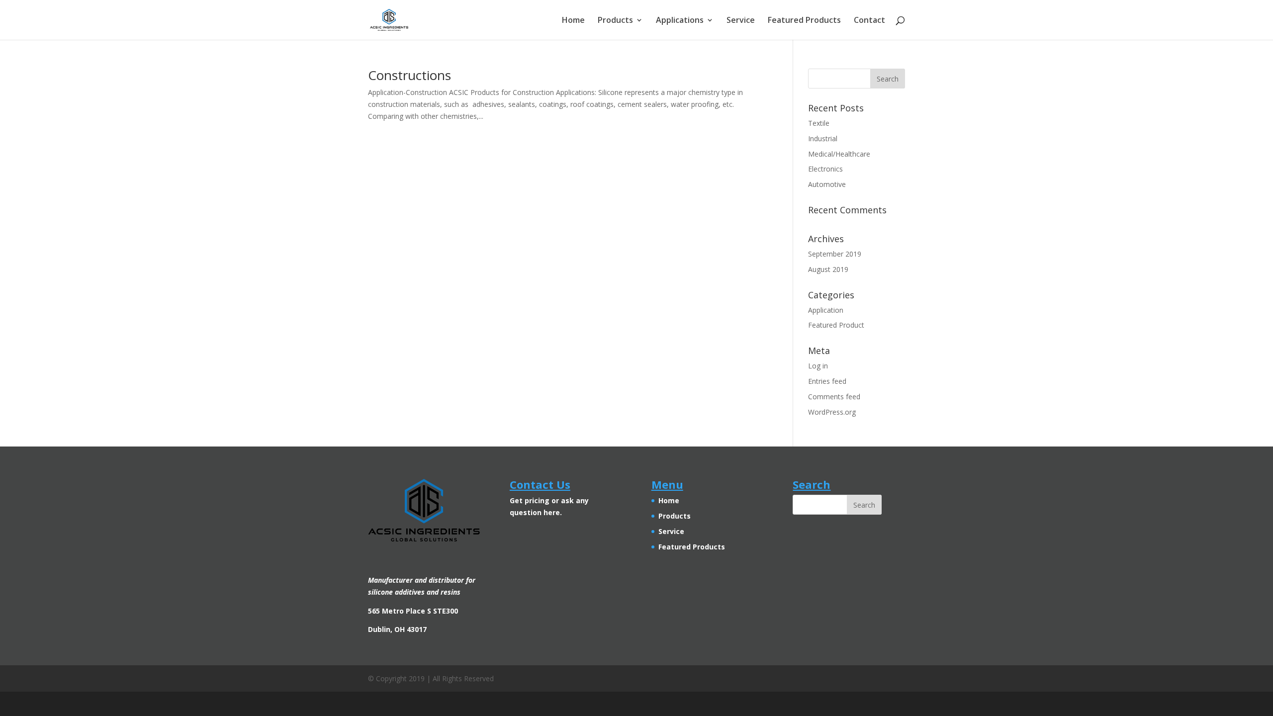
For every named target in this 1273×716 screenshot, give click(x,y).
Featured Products (804, 20)
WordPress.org (832, 412)
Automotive (827, 184)
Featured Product (836, 325)
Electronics (825, 169)
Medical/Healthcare (839, 154)
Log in (818, 365)
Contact (869, 20)
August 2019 (828, 269)
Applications (680, 20)
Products (615, 20)
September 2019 (834, 254)
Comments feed (834, 396)
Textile (818, 123)
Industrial (822, 138)
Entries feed (827, 381)
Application (825, 310)
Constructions (409, 75)
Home (573, 20)
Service (741, 20)
